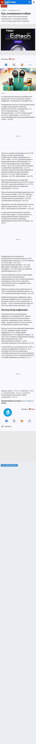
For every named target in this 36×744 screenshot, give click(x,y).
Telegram (30, 401)
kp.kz (13, 59)
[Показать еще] (30, 65)
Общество (4, 10)
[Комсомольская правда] (10, 2)
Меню (2, 2)
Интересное (8, 426)
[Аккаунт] (34, 2)
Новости (4, 6)
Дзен (23, 401)
